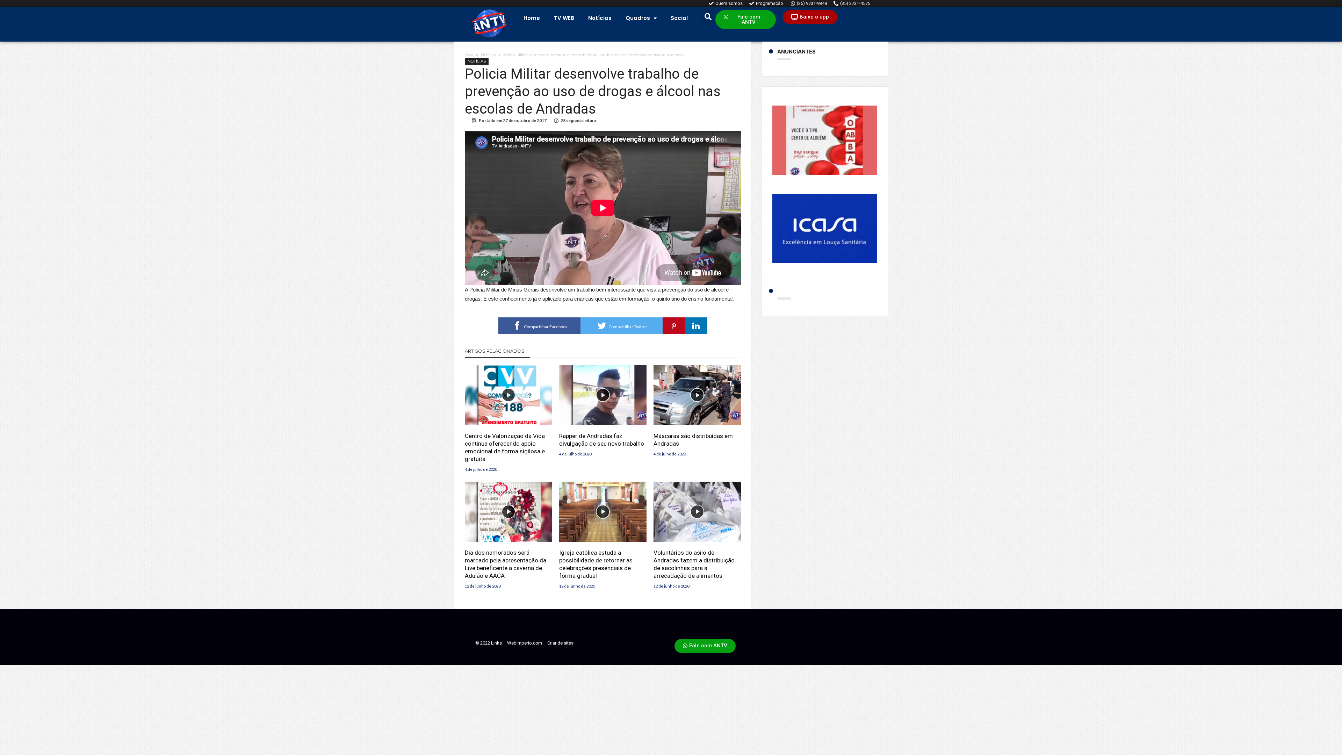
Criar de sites (560, 643)
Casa (469, 54)
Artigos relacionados (495, 351)
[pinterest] (674, 325)
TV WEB (564, 18)
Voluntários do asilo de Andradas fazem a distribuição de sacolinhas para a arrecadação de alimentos (694, 564)
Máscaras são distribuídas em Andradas (693, 439)
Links (496, 643)
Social (679, 18)
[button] (745, 19)
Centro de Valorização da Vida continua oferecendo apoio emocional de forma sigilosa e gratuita (505, 447)
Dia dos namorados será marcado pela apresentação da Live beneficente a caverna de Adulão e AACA (505, 564)
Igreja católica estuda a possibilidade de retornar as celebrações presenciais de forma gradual (596, 564)
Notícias (600, 18)
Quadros (638, 18)
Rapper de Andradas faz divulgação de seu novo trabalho (601, 439)
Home (532, 18)
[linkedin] (696, 325)
